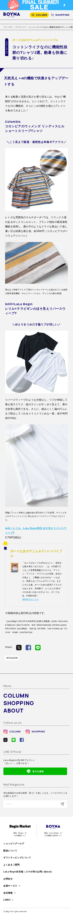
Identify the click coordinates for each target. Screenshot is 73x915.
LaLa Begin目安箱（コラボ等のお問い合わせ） (28, 871)
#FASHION (12, 658)
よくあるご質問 (11, 864)
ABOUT (13, 710)
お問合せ (8, 878)
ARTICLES (20, 27)
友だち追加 (38, 771)
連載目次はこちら (30, 599)
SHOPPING (62, 14)
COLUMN (41, 14)
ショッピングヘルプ (13, 843)
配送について (10, 850)
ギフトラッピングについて (17, 857)
